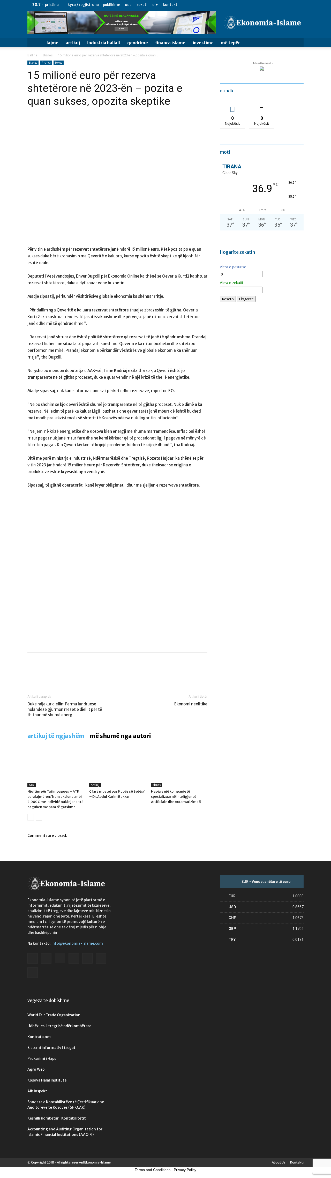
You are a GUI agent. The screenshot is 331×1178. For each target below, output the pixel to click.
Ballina (32, 55)
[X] (291, 4)
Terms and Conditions (152, 1170)
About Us (278, 1162)
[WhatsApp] (68, 672)
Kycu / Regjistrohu (83, 4)
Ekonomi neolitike (190, 704)
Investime (203, 42)
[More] (80, 672)
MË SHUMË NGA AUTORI (120, 736)
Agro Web (35, 1069)
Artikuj (73, 42)
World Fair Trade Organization (53, 1015)
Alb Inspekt (37, 1091)
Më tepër (230, 42)
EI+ (155, 4)
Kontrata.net (39, 1036)
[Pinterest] (56, 672)
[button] (297, 43)
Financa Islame (170, 42)
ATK (31, 785)
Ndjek (232, 107)
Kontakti (170, 4)
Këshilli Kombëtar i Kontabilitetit (56, 1118)
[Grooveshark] (257, 4)
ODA (128, 4)
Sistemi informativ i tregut (51, 1047)
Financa (46, 62)
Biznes (47, 55)
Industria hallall (103, 42)
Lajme (52, 42)
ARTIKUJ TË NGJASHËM (56, 736)
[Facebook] (248, 4)
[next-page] (39, 817)
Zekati (142, 4)
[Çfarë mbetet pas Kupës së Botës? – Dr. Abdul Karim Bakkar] (117, 767)
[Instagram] (265, 4)
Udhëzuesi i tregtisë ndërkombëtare (59, 1026)
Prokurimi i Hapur (42, 1058)
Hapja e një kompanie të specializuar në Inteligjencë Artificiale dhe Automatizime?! (176, 796)
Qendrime (137, 42)
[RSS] (283, 4)
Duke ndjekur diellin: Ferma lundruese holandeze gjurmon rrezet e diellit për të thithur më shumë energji (64, 709)
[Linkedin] (274, 4)
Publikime (111, 4)
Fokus (58, 62)
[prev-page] (30, 817)
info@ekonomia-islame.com (77, 943)
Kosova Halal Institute (46, 1080)
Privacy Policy (185, 1170)
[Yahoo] (300, 4)
